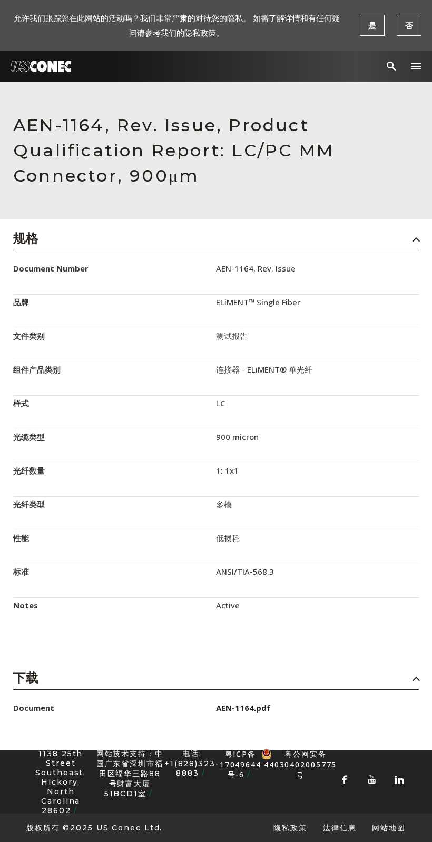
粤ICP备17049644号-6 (240, 764)
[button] (416, 66)
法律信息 (340, 828)
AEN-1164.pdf (243, 708)
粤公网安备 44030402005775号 (300, 754)
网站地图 (389, 828)
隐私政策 (290, 828)
